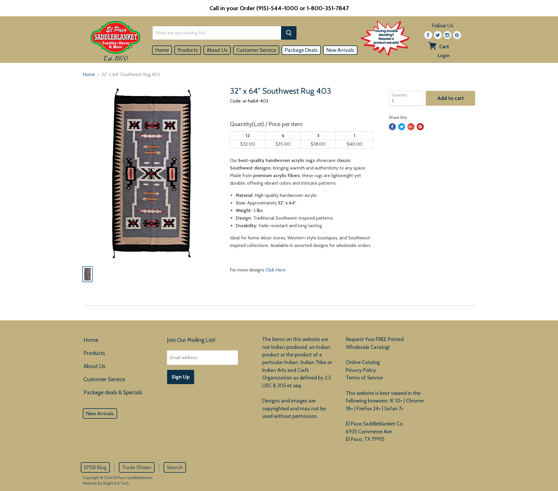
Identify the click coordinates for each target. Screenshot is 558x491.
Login (444, 55)
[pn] (457, 35)
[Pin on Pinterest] (420, 126)
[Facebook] (428, 35)
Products (188, 50)
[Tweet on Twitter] (401, 126)
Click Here (275, 270)
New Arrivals (340, 50)
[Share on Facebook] (392, 126)
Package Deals (301, 50)
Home (162, 50)
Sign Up (180, 377)
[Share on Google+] (410, 126)
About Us (217, 50)
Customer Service (256, 50)
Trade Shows (136, 467)
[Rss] (447, 35)
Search (175, 467)
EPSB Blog (95, 467)
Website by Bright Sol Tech (106, 483)
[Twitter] (438, 35)
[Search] (288, 33)
